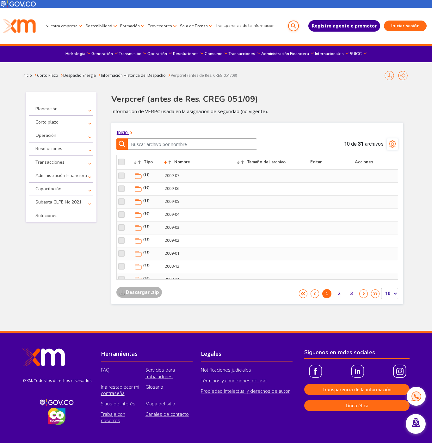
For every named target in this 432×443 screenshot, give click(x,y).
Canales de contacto (167, 414)
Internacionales (329, 54)
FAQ (105, 370)
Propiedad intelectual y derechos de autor (245, 391)
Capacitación (48, 189)
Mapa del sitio (160, 404)
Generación (102, 54)
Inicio (27, 75)
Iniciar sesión (405, 26)
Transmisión (130, 54)
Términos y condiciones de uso (234, 381)
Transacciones (242, 54)
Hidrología (75, 54)
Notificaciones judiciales (226, 370)
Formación (130, 26)
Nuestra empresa (61, 26)
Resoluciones (186, 54)
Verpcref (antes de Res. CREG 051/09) (204, 75)
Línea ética (357, 406)
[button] (293, 26)
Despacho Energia (79, 75)
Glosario (154, 387)
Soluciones (46, 216)
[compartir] (403, 75)
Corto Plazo (47, 75)
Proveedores (160, 26)
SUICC (356, 54)
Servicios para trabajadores (160, 373)
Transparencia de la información (245, 25)
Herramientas (119, 353)
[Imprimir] (389, 75)
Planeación (46, 109)
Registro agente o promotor (344, 26)
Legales (211, 353)
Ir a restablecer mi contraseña (120, 390)
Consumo (214, 54)
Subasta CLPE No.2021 (58, 202)
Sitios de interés (118, 404)
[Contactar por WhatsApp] (416, 396)
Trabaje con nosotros (113, 417)
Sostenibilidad (98, 26)
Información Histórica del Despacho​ (133, 75)
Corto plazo (47, 122)
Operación (157, 54)
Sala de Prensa (194, 26)
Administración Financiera (285, 54)
